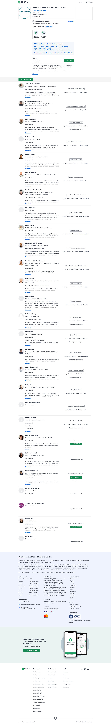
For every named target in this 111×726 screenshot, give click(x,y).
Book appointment (26, 79)
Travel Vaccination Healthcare (34, 503)
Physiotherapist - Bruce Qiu (33, 101)
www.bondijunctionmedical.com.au (30, 604)
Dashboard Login (52, 684)
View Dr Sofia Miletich (76, 421)
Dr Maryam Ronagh (31, 453)
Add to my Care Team (40, 10)
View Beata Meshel (76, 283)
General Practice (52, 672)
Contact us (66, 678)
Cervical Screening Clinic (33, 488)
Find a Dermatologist (38, 696)
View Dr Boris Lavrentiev (76, 177)
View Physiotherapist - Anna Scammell (75, 265)
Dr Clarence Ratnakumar (32, 137)
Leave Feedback (37, 711)
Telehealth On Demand (39, 702)
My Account (36, 705)
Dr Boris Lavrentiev (31, 172)
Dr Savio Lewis (29, 349)
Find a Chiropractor (38, 684)
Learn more (71, 21)
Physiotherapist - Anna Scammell (35, 261)
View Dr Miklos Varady (76, 317)
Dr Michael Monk (30, 119)
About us (65, 672)
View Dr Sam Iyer (76, 335)
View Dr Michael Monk (76, 122)
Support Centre (52, 687)
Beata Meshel (29, 278)
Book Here (28, 450)
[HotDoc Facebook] (82, 669)
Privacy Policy (66, 684)
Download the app (32, 650)
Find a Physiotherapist (39, 678)
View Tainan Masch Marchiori (76, 88)
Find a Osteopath (38, 693)
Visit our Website (68, 53)
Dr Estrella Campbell (31, 367)
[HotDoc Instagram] (87, 669)
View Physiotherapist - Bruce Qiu (76, 106)
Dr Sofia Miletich (30, 417)
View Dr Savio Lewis (75, 352)
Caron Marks (29, 518)
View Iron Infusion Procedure (76, 406)
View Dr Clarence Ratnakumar (76, 141)
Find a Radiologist (38, 699)
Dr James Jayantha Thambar (33, 243)
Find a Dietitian (37, 690)
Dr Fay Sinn (28, 385)
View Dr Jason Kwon (75, 301)
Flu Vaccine (28, 536)
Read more (28, 97)
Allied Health (51, 675)
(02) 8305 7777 (77, 443)
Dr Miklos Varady (30, 314)
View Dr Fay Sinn (76, 389)
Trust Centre (66, 687)
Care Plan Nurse (30, 207)
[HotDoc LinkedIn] (85, 669)
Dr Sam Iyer (29, 331)
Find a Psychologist (38, 687)
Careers (65, 675)
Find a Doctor (37, 672)
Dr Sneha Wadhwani (31, 470)
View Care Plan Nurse (76, 212)
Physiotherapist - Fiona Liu (33, 190)
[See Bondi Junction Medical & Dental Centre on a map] (84, 13)
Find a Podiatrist (37, 681)
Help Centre (36, 708)
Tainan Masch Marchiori (32, 83)
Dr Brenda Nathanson (31, 435)
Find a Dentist (37, 675)
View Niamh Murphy (76, 230)
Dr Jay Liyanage (30, 154)
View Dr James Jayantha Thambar (76, 248)
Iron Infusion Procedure (32, 402)
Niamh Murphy (29, 225)
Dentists (50, 678)
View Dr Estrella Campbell (76, 370)
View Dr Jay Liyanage (76, 159)
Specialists (51, 681)
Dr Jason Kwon (29, 296)
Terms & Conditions (68, 681)
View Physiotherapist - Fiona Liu (76, 195)
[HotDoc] (23, 2)
